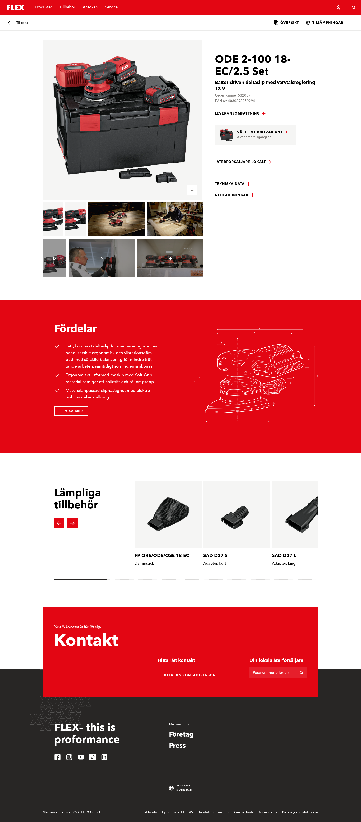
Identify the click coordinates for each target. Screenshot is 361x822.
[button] (240, 113)
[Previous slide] (59, 523)
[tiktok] (92, 757)
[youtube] (81, 757)
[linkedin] (104, 757)
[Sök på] (301, 672)
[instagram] (69, 757)
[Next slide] (72, 523)
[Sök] (353, 7)
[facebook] (57, 757)
